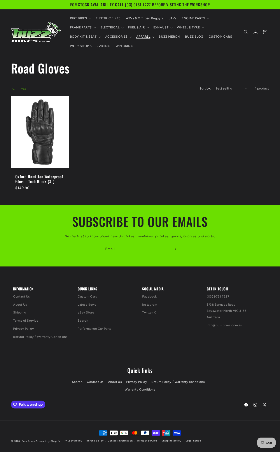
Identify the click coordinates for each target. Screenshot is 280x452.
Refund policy (94, 440)
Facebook (149, 296)
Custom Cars (87, 296)
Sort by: (205, 88)
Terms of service (147, 440)
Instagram (149, 305)
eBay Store (86, 312)
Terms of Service (25, 320)
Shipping (19, 312)
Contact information (120, 440)
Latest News (87, 305)
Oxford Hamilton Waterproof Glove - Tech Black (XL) (39, 179)
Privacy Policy (23, 329)
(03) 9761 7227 (218, 296)
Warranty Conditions (140, 389)
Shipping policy (171, 440)
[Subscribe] (174, 249)
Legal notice (193, 440)
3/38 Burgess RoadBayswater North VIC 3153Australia (226, 311)
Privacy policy (73, 440)
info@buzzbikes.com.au (224, 325)
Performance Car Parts (95, 329)
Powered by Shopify (47, 441)
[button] (80, 18)
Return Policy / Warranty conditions (178, 382)
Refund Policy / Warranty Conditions (40, 337)
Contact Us (21, 296)
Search (83, 320)
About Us (20, 305)
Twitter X (149, 312)
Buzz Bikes (28, 441)
